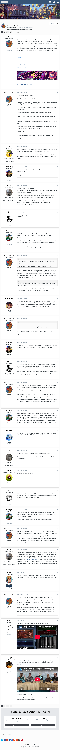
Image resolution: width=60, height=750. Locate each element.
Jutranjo (9, 430)
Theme (26, 744)
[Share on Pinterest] (22, 740)
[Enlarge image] (37, 75)
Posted (22, 36)
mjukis (9, 621)
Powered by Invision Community (30, 747)
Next (7, 32)
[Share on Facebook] (5, 740)
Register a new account (17, 725)
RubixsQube (9, 658)
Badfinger (9, 231)
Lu (9, 146)
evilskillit (9, 450)
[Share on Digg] (9, 740)
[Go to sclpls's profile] (9, 477)
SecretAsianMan (12, 27)
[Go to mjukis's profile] (9, 627)
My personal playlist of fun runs (24, 84)
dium (9, 212)
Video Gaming (29, 27)
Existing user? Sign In (42, 6)
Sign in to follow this (6, 23)
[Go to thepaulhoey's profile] (9, 173)
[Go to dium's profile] (9, 218)
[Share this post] (57, 37)
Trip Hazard (9, 298)
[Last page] (11, 32)
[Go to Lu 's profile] (9, 153)
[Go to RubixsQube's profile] (9, 664)
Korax (9, 186)
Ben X (9, 572)
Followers (52, 23)
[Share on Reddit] (14, 740)
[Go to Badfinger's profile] (9, 237)
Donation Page (20, 60)
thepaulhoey (9, 167)
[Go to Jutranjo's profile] (9, 437)
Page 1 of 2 (15, 32)
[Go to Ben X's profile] (9, 579)
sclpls (9, 471)
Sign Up (52, 6)
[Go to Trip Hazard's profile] (9, 305)
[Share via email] (19, 740)
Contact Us (33, 744)
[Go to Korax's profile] (9, 192)
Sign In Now (42, 725)
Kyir (9, 491)
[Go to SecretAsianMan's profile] (3, 26)
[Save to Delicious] (12, 740)
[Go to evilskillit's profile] (9, 457)
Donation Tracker (21, 64)
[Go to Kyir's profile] (9, 497)
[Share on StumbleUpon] (17, 740)
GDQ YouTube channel (32, 559)
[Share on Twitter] (2, 740)
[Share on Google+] (7, 740)
